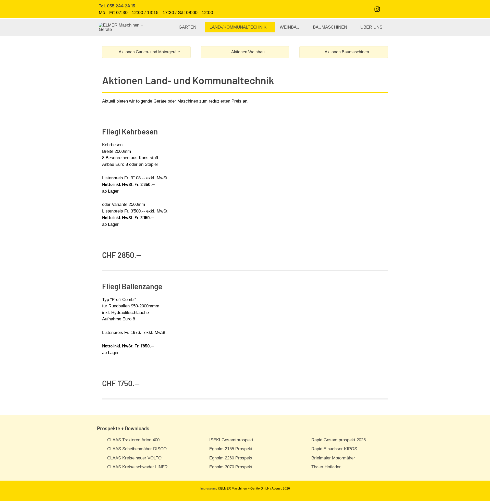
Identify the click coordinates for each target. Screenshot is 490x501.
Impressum (208, 488)
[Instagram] (377, 9)
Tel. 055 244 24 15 (117, 5)
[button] (388, 9)
